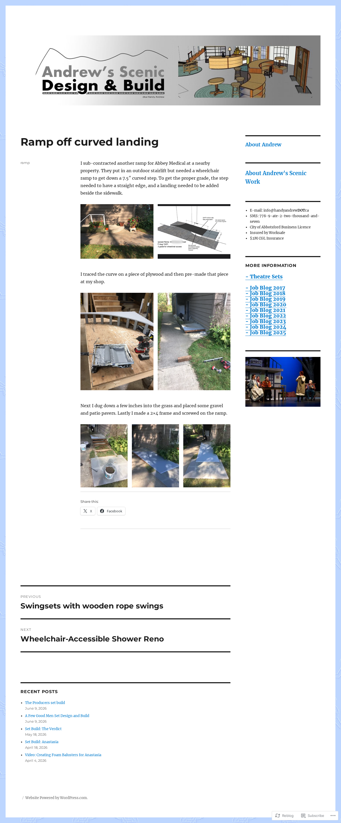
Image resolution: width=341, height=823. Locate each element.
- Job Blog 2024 (265, 327)
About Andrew (263, 144)
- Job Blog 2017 (265, 288)
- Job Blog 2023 (265, 321)
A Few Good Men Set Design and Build (57, 716)
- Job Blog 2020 (265, 304)
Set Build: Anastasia (41, 742)
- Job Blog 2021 (265, 310)
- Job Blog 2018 (265, 293)
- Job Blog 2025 (265, 332)
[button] (116, 231)
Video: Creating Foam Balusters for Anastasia (63, 755)
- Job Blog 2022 (265, 315)
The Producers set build (45, 703)
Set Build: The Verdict (43, 729)
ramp (25, 163)
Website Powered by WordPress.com (56, 798)
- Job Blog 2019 (265, 299)
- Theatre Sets (264, 276)
